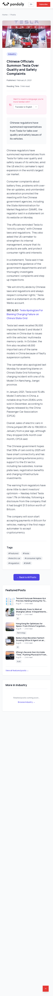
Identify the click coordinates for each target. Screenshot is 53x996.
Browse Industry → (26, 702)
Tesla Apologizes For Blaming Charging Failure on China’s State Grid (25, 314)
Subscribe (43, 4)
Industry (12, 54)
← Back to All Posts (26, 577)
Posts (13, 14)
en (31, 4)
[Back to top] (46, 989)
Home (5, 14)
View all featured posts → (17, 670)
